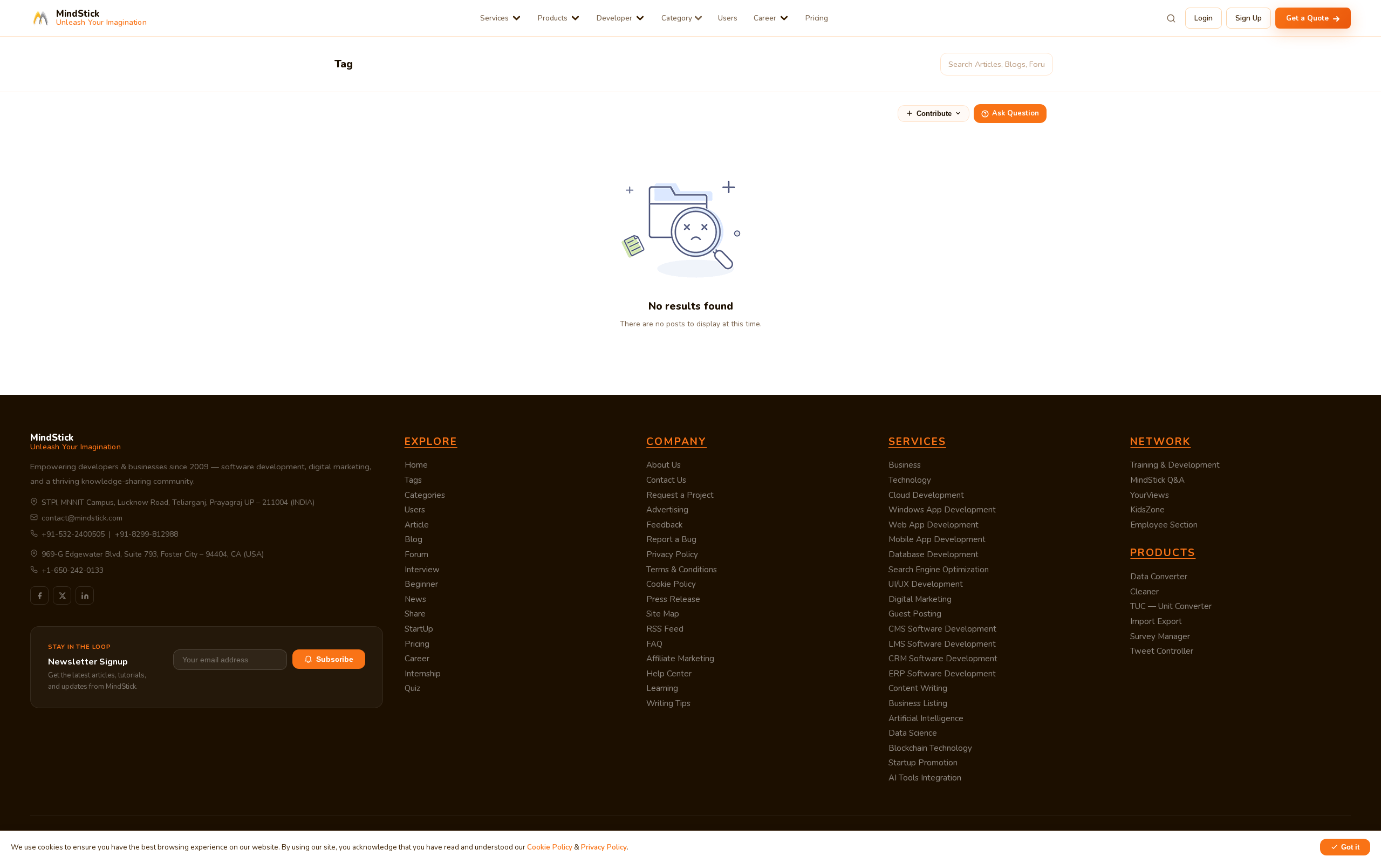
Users (727, 18)
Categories (425, 495)
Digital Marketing (920, 599)
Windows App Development (942, 509)
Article (417, 524)
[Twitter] (62, 595)
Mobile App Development (937, 539)
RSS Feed (664, 629)
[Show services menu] (516, 18)
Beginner (421, 584)
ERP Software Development (942, 673)
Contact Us (666, 480)
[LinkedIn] (85, 595)
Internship (423, 673)
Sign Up (1248, 18)
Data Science (912, 733)
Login (1203, 18)
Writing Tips (668, 703)
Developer (614, 18)
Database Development (933, 554)
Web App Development (933, 524)
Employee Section (1164, 524)
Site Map (662, 613)
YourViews (1149, 495)
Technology (909, 480)
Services (494, 18)
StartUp (419, 629)
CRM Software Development (942, 658)
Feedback (664, 524)
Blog (413, 539)
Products (553, 18)
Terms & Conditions (681, 569)
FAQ (654, 644)
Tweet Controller (1161, 651)
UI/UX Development (925, 584)
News (415, 599)
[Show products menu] (575, 18)
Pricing (816, 18)
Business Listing (917, 703)
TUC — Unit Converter (1171, 606)
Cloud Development (926, 495)
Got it (1350, 847)
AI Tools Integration (924, 777)
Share (415, 613)
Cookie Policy (671, 584)
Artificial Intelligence (925, 718)
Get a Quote (1308, 18)
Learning (662, 688)
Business (904, 465)
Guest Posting (914, 613)
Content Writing (917, 688)
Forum (416, 554)
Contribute (934, 113)
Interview (422, 569)
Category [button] (676, 18)
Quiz (412, 688)
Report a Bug (671, 539)
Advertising (667, 509)
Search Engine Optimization (938, 569)
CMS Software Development (942, 629)
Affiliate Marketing (680, 658)
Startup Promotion (923, 762)
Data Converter (1158, 576)
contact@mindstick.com (82, 518)
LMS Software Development (942, 644)
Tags (413, 480)
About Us (663, 465)
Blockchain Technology (930, 748)
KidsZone (1147, 509)
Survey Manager (1160, 636)
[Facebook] (39, 595)
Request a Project (680, 495)
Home (416, 465)
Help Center (669, 673)
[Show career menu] (784, 18)
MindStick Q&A (1157, 480)
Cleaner (1144, 591)
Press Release (673, 599)
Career (765, 18)
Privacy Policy (672, 554)
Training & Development (1175, 465)
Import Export (1156, 621)
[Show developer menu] (640, 18)
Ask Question (1015, 113)
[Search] (1171, 18)
